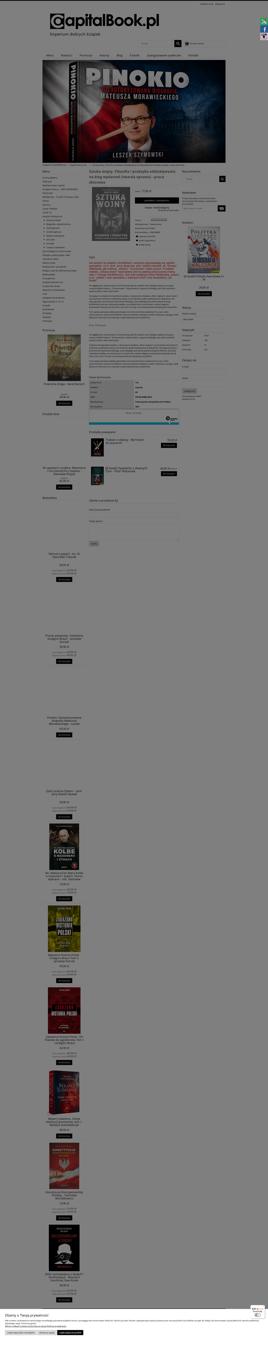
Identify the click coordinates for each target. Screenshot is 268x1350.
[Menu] (263, 1307)
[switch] (258, 1315)
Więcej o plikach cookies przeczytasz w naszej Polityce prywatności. (35, 1326)
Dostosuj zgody (47, 1332)
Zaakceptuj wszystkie (70, 1332)
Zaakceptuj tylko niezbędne (21, 1332)
